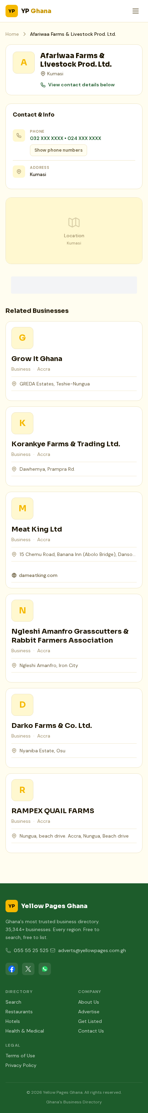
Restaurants (19, 1011)
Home (12, 34)
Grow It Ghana (36, 358)
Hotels (13, 1021)
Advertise (88, 1011)
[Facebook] (12, 969)
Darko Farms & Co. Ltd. (51, 725)
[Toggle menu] (135, 11)
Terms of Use (20, 1055)
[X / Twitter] (28, 969)
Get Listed (90, 1021)
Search (13, 1002)
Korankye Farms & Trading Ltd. (65, 444)
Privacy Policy (21, 1065)
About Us (88, 1002)
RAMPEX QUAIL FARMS (52, 811)
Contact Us (91, 1031)
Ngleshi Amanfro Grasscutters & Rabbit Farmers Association (70, 636)
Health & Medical (25, 1031)
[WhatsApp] (45, 969)
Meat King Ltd (36, 529)
